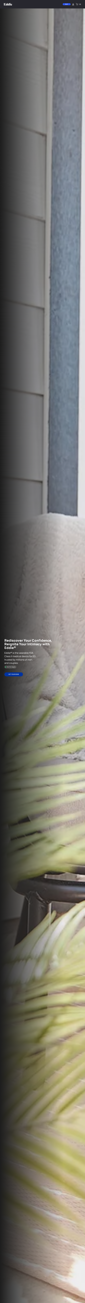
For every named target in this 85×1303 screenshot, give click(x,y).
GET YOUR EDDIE (13, 674)
